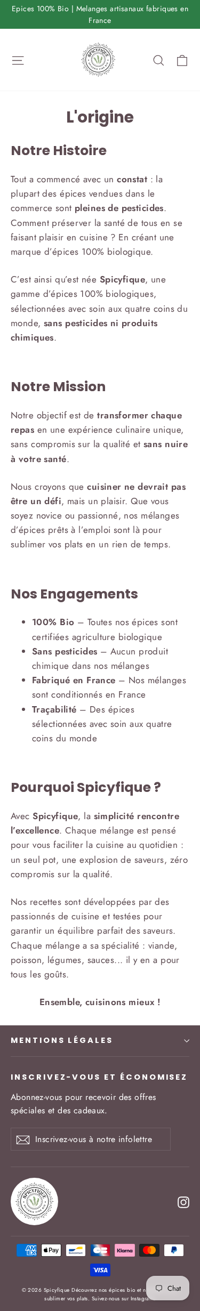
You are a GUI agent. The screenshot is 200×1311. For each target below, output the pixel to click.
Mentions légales (62, 1040)
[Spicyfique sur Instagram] (183, 1201)
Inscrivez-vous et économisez (99, 1077)
